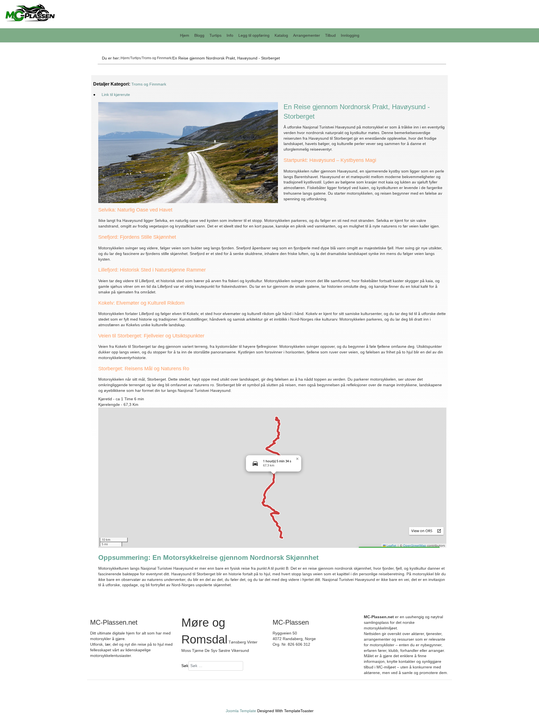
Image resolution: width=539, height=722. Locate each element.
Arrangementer (306, 35)
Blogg (199, 35)
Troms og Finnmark (156, 58)
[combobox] (215, 666)
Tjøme (198, 650)
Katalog (281, 35)
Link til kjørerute (116, 94)
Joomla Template (241, 711)
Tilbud (330, 35)
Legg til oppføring (254, 35)
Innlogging (350, 35)
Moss (186, 650)
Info (230, 35)
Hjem (184, 35)
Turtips (215, 35)
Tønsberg (237, 642)
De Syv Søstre (217, 650)
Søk (184, 665)
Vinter (252, 642)
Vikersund (240, 650)
